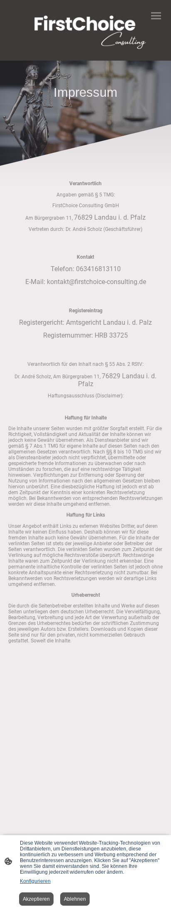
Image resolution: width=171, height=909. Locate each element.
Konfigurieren (35, 881)
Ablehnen (75, 899)
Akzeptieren (36, 899)
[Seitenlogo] (86, 27)
